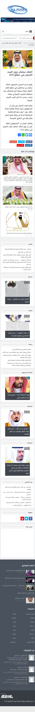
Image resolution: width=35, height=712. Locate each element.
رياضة (14, 626)
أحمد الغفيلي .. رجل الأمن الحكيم (22, 505)
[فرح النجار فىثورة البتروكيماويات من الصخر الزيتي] (31, 679)
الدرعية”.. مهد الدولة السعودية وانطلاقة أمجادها (18, 249)
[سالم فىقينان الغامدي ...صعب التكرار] (31, 669)
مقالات (14, 638)
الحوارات (14, 618)
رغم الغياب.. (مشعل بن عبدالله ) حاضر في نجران (18, 502)
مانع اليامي (24, 655)
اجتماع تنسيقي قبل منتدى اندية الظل (15, 578)
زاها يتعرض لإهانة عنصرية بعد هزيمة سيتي (19, 360)
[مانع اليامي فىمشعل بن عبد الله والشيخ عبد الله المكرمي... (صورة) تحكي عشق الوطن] (31, 657)
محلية (32, 638)
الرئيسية (32, 622)
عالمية (14, 78)
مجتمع (14, 634)
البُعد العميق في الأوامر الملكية (25, 593)
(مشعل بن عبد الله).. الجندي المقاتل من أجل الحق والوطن (18, 488)
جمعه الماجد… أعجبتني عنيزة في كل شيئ (13, 585)
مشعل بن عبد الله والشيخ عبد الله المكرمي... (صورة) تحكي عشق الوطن (17, 659)
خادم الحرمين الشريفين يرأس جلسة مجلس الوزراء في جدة (18, 208)
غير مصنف (31, 634)
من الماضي (13, 642)
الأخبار (17, 78)
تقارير (14, 622)
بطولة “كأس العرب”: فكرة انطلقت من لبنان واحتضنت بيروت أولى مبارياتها (17, 356)
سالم (26, 667)
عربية (11, 78)
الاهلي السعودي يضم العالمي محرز (21, 349)
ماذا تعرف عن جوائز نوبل (24, 252)
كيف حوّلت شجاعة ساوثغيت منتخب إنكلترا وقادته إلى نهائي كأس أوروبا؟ (17, 256)
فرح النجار (24, 677)
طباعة (28, 79)
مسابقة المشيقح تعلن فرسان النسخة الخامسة (19, 233)
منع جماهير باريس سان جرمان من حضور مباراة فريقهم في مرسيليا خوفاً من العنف (19, 364)
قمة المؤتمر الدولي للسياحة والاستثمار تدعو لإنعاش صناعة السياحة (17, 268)
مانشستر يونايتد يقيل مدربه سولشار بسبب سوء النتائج (17, 352)
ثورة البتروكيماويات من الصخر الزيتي (15, 570)
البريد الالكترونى (19, 79)
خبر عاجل (32, 626)
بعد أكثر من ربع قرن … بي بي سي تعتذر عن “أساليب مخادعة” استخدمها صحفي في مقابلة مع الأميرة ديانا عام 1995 (17, 262)
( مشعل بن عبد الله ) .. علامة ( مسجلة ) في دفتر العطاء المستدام (18, 498)
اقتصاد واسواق (30, 614)
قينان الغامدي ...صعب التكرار (17, 669)
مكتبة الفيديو (30, 642)
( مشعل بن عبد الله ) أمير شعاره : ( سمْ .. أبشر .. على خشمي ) (17, 493)
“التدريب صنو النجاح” (19, 598)
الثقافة (32, 618)
